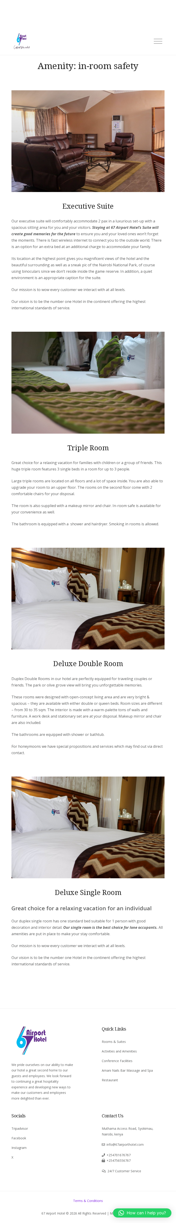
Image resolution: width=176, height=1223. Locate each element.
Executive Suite (88, 206)
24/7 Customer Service (124, 1171)
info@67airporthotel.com (125, 1144)
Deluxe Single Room (88, 892)
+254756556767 (119, 1160)
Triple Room (88, 447)
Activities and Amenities (119, 1051)
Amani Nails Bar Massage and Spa (127, 1070)
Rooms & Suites (114, 1041)
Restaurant (110, 1080)
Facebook (18, 1138)
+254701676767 (119, 1155)
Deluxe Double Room (88, 663)
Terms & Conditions (88, 1201)
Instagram (19, 1148)
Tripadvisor (19, 1128)
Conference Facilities (117, 1061)
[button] (142, 1213)
